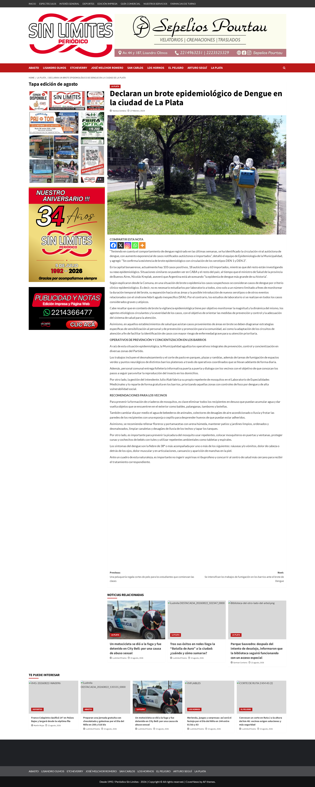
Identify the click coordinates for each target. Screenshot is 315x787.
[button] (284, 68)
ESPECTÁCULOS (47, 3)
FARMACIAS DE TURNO (183, 3)
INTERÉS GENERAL (69, 3)
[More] (142, 245)
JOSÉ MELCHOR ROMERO (107, 68)
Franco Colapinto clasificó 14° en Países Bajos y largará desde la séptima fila (52, 719)
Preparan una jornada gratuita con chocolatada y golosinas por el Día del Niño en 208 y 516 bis (103, 721)
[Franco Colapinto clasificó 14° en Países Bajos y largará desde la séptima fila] (53, 697)
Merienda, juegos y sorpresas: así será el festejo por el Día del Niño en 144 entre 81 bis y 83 (209, 721)
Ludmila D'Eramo (119, 658)
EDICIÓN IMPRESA (107, 3)
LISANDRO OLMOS (54, 68)
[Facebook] (113, 245)
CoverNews (192, 781)
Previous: (152, 577)
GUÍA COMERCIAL (130, 3)
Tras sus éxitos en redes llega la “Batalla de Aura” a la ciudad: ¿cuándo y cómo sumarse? (192, 649)
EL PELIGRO (175, 68)
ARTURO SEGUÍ (197, 68)
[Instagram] (128, 245)
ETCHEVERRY (78, 68)
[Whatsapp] (135, 245)
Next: (244, 577)
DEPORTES (88, 3)
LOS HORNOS (155, 68)
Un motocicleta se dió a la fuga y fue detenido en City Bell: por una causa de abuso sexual (135, 649)
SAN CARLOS (135, 68)
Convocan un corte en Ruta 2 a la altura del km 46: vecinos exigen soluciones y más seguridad (260, 721)
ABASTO (34, 68)
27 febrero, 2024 (137, 110)
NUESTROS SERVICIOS (155, 3)
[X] (120, 245)
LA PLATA (217, 68)
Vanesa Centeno (119, 110)
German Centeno (240, 662)
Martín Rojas (39, 725)
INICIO (32, 3)
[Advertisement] (197, 514)
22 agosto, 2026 (136, 658)
